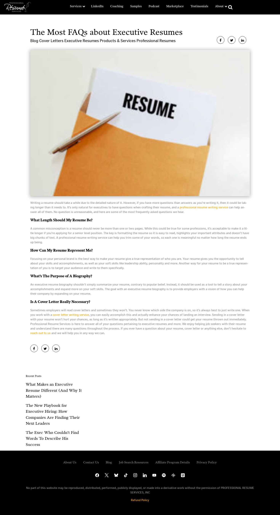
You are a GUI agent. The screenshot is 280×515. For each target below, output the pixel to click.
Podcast (154, 6)
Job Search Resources (133, 462)
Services (76, 6)
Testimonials (199, 6)
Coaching (116, 6)
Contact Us (91, 462)
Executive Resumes (82, 40)
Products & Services (118, 40)
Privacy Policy (207, 462)
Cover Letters (51, 40)
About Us (69, 462)
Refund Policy (140, 500)
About (219, 6)
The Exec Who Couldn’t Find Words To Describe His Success (52, 438)
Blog (34, 40)
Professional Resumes (156, 40)
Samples (136, 6)
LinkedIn (97, 6)
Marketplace (175, 6)
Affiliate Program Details (172, 462)
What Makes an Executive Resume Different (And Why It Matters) (54, 390)
